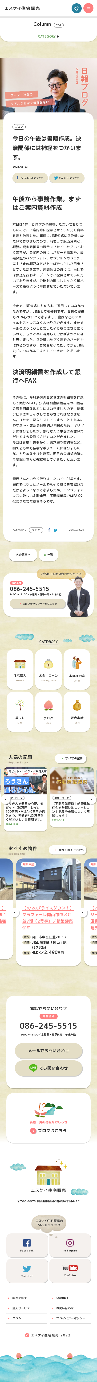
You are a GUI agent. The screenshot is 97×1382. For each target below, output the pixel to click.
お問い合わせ (65, 1308)
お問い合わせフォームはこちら (40, 603)
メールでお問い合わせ (48, 1050)
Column (47, 24)
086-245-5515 (29, 589)
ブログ (19, 127)
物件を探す (19, 1298)
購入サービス (21, 1308)
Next (91, 799)
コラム (16, 1318)
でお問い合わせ (53, 1068)
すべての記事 (74, 758)
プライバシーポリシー (70, 1318)
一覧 (50, 555)
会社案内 (62, 1298)
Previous (5, 799)
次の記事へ (23, 555)
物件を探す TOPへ (71, 850)
